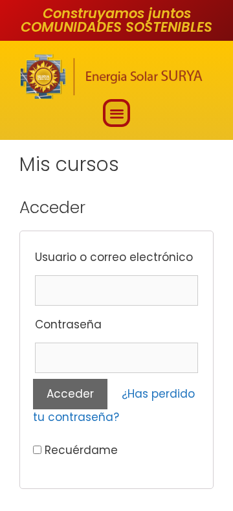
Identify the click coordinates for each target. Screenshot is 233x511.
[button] (117, 113)
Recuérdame (79, 450)
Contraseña (68, 324)
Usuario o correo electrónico (114, 257)
